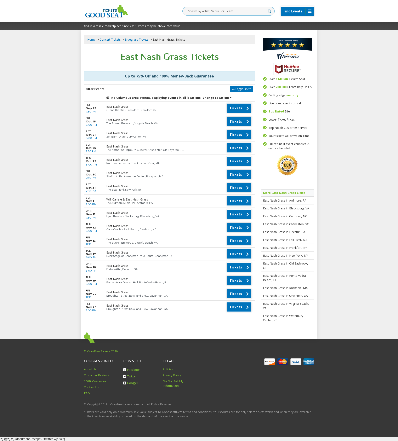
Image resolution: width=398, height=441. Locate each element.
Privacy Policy (172, 375)
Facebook (133, 370)
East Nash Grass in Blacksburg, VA (286, 208)
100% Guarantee (95, 381)
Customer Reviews (96, 375)
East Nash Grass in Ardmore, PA (284, 200)
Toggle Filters (242, 89)
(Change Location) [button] (215, 98)
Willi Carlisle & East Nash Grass (127, 199)
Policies (168, 369)
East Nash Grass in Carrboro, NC (285, 216)
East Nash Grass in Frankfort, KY (285, 248)
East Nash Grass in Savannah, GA (285, 296)
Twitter (132, 376)
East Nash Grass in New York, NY (285, 255)
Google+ (133, 383)
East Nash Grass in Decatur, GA (284, 232)
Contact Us (91, 387)
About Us (90, 369)
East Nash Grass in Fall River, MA (285, 240)
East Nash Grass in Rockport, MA (285, 288)
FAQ (87, 393)
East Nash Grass (117, 107)
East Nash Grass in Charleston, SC (286, 224)
